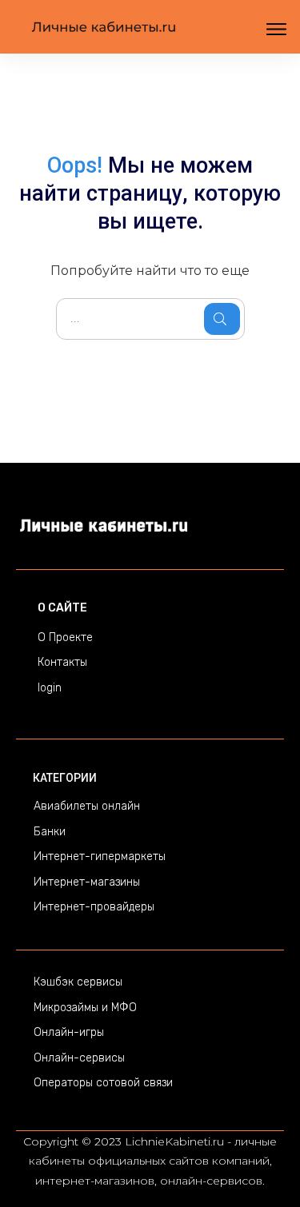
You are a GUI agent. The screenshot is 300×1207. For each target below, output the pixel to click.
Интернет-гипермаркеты (100, 856)
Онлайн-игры (69, 1032)
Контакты (62, 662)
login (50, 688)
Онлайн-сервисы (79, 1058)
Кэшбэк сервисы (78, 982)
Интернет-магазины (87, 882)
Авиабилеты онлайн (87, 806)
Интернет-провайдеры (94, 907)
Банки (50, 832)
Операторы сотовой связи (103, 1082)
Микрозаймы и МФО (85, 1007)
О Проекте (65, 637)
